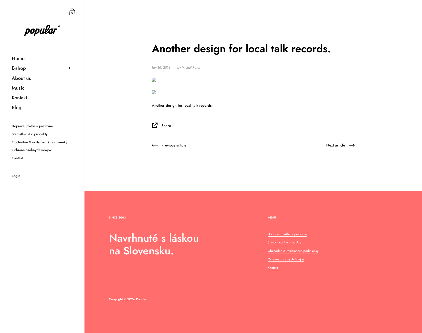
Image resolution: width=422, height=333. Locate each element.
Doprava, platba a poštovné (287, 234)
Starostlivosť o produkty (284, 242)
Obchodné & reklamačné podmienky (293, 251)
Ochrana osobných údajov (286, 259)
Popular (141, 299)
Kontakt (273, 267)
